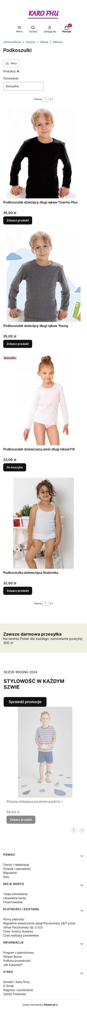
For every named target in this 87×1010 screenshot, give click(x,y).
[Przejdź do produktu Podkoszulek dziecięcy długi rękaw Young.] (43, 276)
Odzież (44, 41)
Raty (6, 876)
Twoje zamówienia (15, 894)
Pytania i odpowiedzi (17, 868)
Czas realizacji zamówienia (21, 935)
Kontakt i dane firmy (16, 982)
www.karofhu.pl (12, 41)
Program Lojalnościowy (18, 952)
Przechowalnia (12, 902)
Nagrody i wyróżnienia (18, 990)
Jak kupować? (12, 964)
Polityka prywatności (17, 960)
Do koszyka (15, 467)
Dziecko (30, 41)
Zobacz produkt (18, 220)
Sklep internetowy (39, 1004)
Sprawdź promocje (25, 702)
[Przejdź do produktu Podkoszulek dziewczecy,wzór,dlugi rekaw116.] (43, 399)
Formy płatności (13, 919)
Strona (38, 99)
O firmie (8, 986)
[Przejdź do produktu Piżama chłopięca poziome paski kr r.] (45, 752)
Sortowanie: (11, 78)
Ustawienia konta (14, 898)
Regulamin (10, 872)
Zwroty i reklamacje (16, 864)
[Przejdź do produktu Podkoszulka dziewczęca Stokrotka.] (43, 523)
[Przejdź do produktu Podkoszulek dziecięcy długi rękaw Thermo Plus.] (43, 153)
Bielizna (57, 41)
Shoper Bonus (12, 956)
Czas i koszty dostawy (18, 931)
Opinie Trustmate (14, 994)
